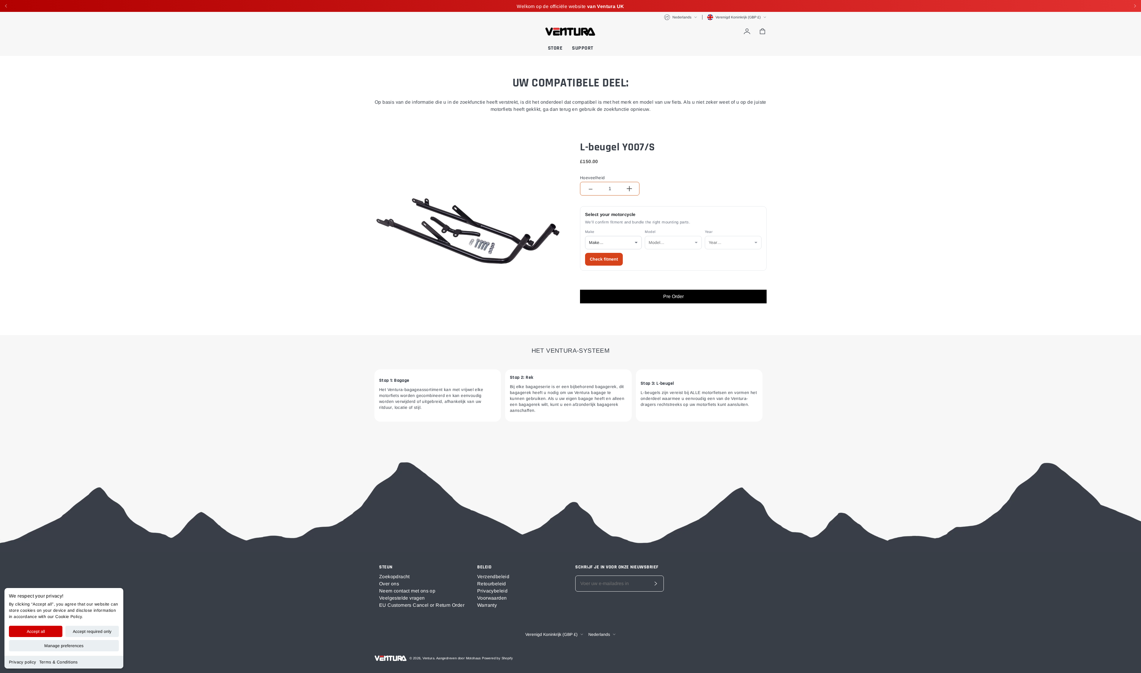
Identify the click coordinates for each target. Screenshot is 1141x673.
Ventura (428, 658)
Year (709, 232)
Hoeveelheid (592, 177)
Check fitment (604, 259)
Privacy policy (22, 662)
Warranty (487, 605)
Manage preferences (63, 645)
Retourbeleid (491, 583)
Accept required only (92, 631)
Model (650, 232)
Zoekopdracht (394, 576)
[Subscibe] (655, 583)
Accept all (36, 631)
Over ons (389, 583)
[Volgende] (1135, 6)
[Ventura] (570, 31)
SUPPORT (582, 48)
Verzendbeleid (493, 576)
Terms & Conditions (58, 662)
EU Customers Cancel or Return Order (421, 605)
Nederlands (681, 17)
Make (590, 232)
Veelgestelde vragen (402, 598)
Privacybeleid (492, 590)
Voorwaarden (492, 598)
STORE (555, 48)
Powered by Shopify (497, 658)
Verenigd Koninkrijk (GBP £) (738, 17)
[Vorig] (6, 6)
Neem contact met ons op (407, 590)
